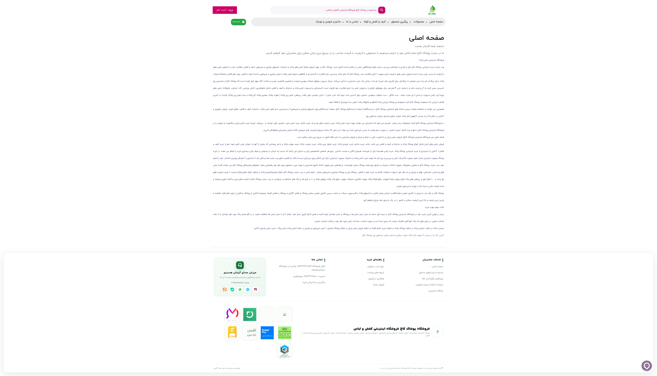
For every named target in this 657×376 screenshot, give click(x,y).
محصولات (418, 22)
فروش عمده (378, 284)
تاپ (334, 95)
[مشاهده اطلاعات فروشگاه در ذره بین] (249, 332)
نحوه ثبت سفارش (375, 266)
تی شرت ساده (407, 95)
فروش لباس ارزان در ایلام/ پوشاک (348, 228)
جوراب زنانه (395, 179)
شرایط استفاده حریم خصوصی (429, 284)
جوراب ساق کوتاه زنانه (378, 179)
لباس (278, 74)
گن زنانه (252, 95)
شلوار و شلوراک (369, 102)
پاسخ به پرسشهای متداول (431, 272)
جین (258, 88)
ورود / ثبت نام (225, 10)
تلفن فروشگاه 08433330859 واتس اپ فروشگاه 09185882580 (302, 268)
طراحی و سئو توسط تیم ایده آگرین (227, 368)
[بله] (232, 289)
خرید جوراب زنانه (291, 144)
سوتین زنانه (262, 95)
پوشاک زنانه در (398, 228)
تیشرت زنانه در (437, 228)
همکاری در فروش (376, 278)
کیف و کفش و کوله (375, 22)
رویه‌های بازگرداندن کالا (432, 278)
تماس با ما (352, 22)
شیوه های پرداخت (375, 272)
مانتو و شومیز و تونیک (328, 22)
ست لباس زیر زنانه (238, 95)
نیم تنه (340, 95)
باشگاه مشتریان (435, 290)
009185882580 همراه (240, 282)
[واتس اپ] (240, 289)
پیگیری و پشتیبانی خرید (313, 282)
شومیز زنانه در (417, 228)
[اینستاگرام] (255, 289)
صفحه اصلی (436, 22)
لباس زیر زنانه (287, 95)
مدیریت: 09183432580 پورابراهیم (309, 276)
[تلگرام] (247, 289)
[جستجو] (381, 10)
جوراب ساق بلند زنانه (336, 179)
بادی (328, 95)
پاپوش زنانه (321, 179)
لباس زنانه (287, 74)
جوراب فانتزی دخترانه (357, 179)
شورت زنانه (274, 95)
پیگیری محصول (399, 22)
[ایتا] (224, 289)
